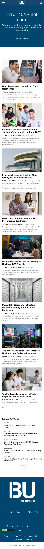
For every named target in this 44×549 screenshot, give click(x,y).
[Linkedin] (13, 526)
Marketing (6, 356)
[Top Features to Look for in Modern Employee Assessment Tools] (22, 379)
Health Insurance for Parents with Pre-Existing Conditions (19, 219)
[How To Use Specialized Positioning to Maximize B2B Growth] (22, 247)
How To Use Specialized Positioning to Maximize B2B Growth (21, 262)
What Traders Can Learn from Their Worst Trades (20, 426)
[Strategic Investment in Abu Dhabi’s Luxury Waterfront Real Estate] (22, 160)
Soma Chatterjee (14, 92)
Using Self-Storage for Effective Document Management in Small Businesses (18, 307)
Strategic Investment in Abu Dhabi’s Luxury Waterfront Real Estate (20, 176)
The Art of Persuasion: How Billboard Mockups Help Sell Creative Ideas (21, 352)
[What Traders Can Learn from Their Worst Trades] (22, 71)
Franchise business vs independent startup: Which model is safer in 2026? (21, 130)
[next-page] (7, 411)
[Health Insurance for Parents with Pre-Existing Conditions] (22, 204)
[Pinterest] (17, 526)
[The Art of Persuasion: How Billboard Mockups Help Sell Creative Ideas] (22, 336)
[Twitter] (22, 526)
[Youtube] (27, 526)
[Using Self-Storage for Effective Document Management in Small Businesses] (22, 290)
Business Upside (15, 546)
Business (5, 135)
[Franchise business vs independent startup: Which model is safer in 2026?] (22, 115)
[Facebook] (3, 526)
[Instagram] (8, 526)
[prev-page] (3, 411)
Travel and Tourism (9, 181)
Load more (21, 465)
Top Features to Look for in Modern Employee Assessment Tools (20, 395)
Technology (6, 400)
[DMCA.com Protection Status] (8, 531)
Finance (5, 92)
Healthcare (6, 224)
